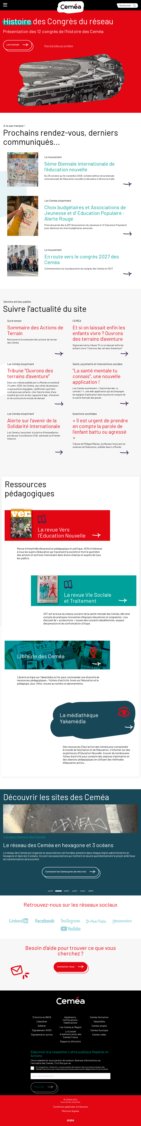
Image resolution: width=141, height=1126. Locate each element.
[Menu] (5, 4)
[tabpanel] (70, 842)
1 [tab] (50, 891)
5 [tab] (82, 891)
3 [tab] (66, 891)
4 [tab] (74, 891)
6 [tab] (91, 891)
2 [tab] (58, 891)
